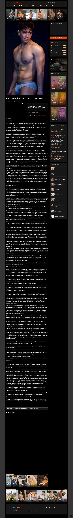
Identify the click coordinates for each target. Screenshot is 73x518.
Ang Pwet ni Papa (57, 211)
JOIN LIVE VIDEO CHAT (58, 37)
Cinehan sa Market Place (54, 147)
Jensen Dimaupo (54, 151)
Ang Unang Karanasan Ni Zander (31, 483)
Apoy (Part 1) (20, 499)
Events (42, 5)
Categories (35, 5)
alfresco (52, 129)
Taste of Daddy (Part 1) (58, 184)
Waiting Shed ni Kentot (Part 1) (34, 114)
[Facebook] (48, 2)
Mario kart (52, 135)
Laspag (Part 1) (57, 189)
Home (9, 5)
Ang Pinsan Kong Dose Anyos (61, 102)
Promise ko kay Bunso (58, 194)
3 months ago (58, 159)
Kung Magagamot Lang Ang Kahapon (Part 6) (36, 115)
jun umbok (52, 139)
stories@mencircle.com (59, 68)
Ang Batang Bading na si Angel (55, 144)
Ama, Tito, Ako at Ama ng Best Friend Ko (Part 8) (57, 152)
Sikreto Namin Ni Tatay (58, 174)
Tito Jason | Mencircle (54, 159)
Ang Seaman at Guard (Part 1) (33, 112)
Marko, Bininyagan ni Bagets (59, 216)
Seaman (9, 484)
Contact (21, 5)
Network (27, 5)
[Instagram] (54, 2)
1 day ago (60, 131)
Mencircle (17, 3)
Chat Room (55, 5)
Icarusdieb (53, 158)
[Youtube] (53, 2)
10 (54, 215)
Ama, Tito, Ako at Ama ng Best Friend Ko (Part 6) (57, 156)
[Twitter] (50, 2)
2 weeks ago (60, 133)
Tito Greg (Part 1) (11, 499)
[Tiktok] (56, 2)
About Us (35, 507)
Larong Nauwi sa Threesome (54, 131)
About (15, 5)
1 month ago (54, 138)
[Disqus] (27, 428)
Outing (19, 18)
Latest (48, 5)
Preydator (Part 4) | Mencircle (54, 133)
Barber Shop (30, 18)
